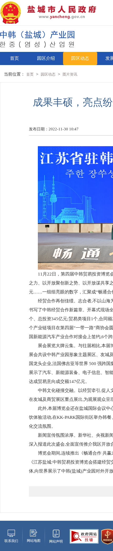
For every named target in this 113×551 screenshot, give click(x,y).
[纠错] (84, 536)
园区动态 (80, 58)
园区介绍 (46, 58)
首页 (14, 58)
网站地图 (33, 541)
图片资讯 (70, 74)
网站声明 (56, 541)
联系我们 (11, 541)
